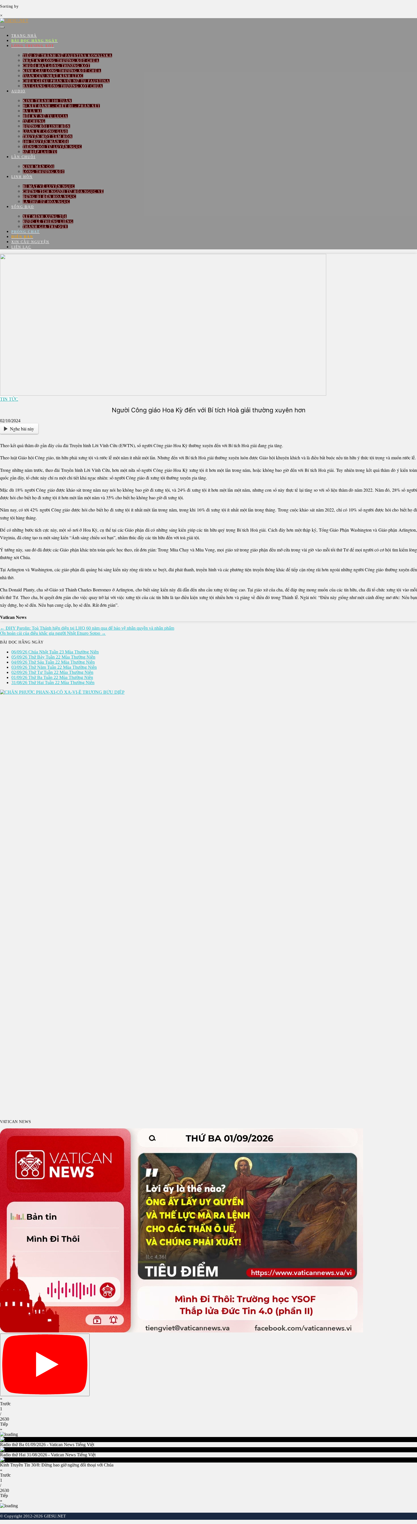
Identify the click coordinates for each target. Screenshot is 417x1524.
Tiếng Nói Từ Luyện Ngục (52, 147)
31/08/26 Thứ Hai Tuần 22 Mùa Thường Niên (52, 682)
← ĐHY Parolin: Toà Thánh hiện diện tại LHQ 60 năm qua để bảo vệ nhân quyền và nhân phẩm (87, 628)
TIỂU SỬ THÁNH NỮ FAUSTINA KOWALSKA (67, 56)
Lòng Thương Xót (43, 172)
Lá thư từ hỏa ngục (46, 202)
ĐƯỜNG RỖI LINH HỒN (46, 126)
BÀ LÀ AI (32, 111)
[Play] (45, 1365)
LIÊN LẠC (21, 247)
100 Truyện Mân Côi (46, 142)
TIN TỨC (9, 399)
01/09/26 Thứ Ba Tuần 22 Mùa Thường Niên (52, 677)
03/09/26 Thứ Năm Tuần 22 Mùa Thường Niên (54, 667)
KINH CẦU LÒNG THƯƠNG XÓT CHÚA (62, 71)
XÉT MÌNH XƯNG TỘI (45, 216)
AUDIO (18, 91)
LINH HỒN (22, 177)
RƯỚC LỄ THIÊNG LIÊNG (48, 222)
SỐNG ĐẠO (22, 207)
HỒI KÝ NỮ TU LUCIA (45, 116)
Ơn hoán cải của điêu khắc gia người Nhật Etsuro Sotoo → (53, 633)
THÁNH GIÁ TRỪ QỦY (45, 227)
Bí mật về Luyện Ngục (49, 186)
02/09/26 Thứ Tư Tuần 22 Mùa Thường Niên (52, 672)
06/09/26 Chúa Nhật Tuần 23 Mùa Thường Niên (55, 651)
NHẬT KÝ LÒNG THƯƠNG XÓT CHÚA (61, 61)
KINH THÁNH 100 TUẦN (47, 101)
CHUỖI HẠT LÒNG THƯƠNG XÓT (56, 66)
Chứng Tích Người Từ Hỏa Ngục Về (63, 192)
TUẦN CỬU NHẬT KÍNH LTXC (53, 76)
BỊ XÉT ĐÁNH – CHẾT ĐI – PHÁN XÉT (61, 106)
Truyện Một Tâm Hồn (47, 137)
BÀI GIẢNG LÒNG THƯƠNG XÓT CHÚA (63, 86)
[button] (208, 1401)
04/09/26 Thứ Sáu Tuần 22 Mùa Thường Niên (53, 662)
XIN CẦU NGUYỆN (30, 242)
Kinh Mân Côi (38, 167)
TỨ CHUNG (34, 121)
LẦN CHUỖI (23, 157)
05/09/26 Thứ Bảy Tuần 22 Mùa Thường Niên (53, 657)
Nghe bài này (22, 429)
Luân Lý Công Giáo (45, 131)
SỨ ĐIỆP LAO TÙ (40, 152)
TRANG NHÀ (24, 36)
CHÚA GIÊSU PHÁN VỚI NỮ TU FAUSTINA (66, 81)
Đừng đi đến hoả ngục (49, 197)
